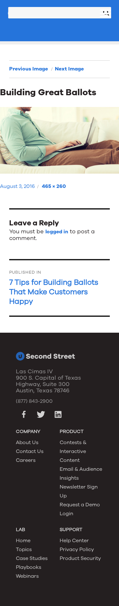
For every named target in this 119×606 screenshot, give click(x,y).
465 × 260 (54, 186)
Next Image (69, 68)
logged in (56, 231)
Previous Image (28, 68)
